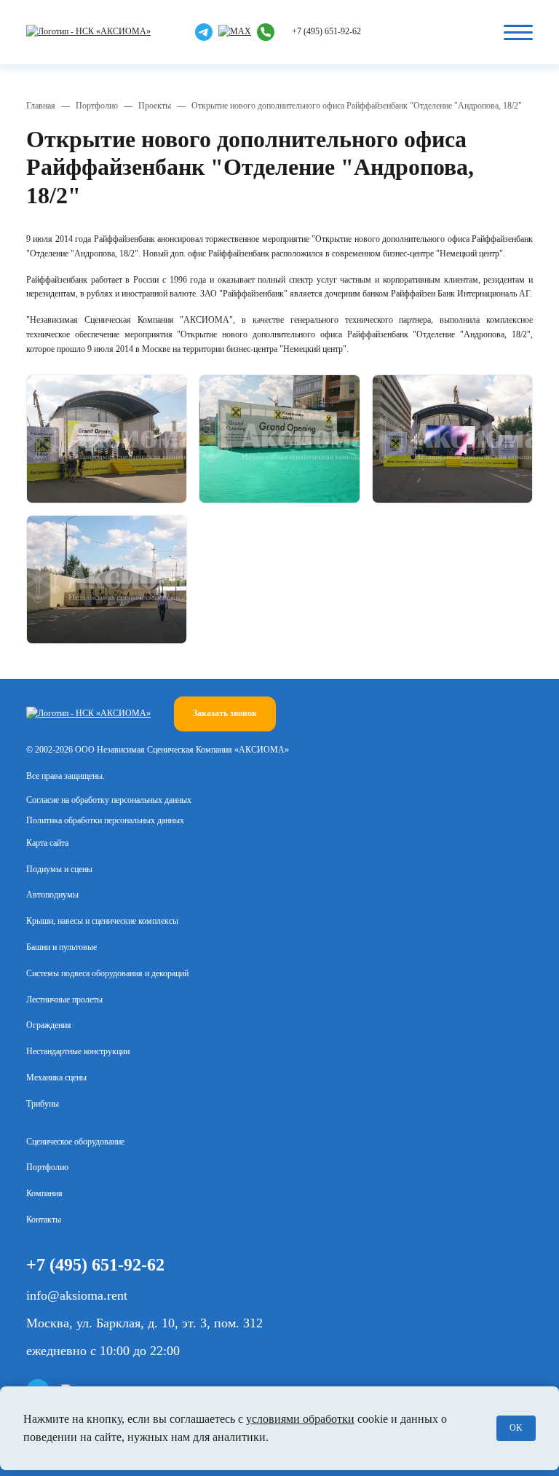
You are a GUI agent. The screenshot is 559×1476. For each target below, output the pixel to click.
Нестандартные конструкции (78, 1051)
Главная (40, 106)
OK (516, 1428)
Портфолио (97, 106)
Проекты (154, 106)
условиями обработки (300, 1419)
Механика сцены (56, 1077)
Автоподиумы (52, 895)
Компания (44, 1193)
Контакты (43, 1219)
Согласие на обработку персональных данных (108, 800)
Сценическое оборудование (75, 1142)
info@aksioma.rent (76, 1295)
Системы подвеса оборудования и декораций (107, 973)
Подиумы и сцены (59, 869)
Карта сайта (47, 843)
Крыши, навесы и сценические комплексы (102, 921)
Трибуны (42, 1104)
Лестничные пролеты (64, 999)
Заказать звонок (225, 713)
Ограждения (48, 1025)
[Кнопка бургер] (518, 32)
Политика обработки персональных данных (105, 820)
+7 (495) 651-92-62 (326, 31)
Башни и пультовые (61, 947)
